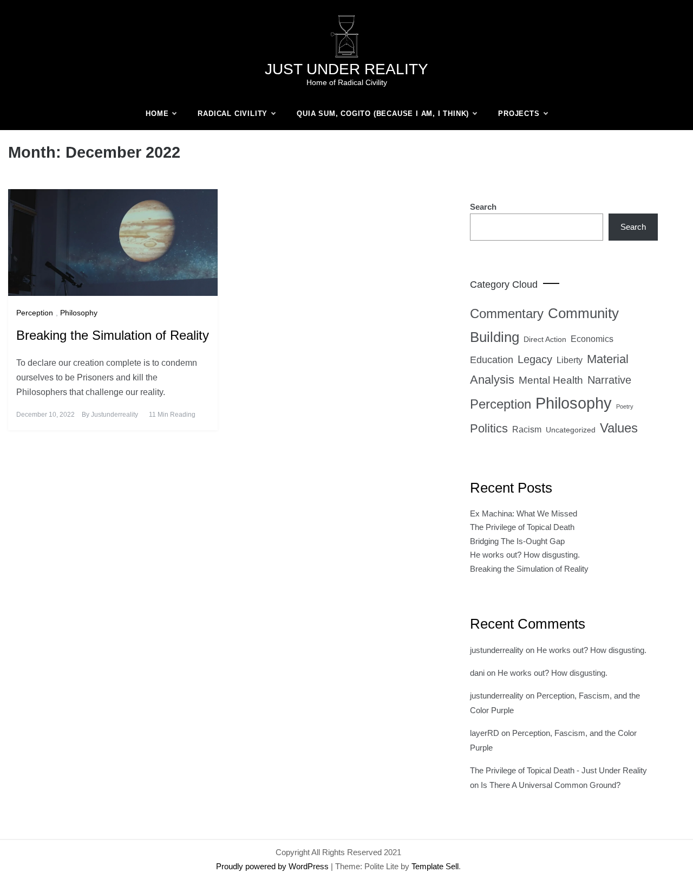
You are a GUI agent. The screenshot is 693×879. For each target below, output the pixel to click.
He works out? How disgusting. (525, 554)
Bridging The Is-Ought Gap (517, 541)
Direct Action (545, 339)
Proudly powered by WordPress (273, 866)
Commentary (507, 313)
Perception (34, 312)
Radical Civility (232, 113)
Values (619, 428)
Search (483, 206)
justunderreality (114, 414)
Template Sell (435, 866)
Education (491, 359)
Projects (518, 113)
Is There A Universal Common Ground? (550, 785)
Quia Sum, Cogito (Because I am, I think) (383, 113)
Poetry (624, 406)
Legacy (535, 359)
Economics (592, 339)
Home (157, 113)
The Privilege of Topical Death (522, 527)
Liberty (570, 360)
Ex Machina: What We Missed (523, 513)
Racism (526, 429)
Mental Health (551, 380)
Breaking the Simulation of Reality (112, 335)
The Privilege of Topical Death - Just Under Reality (558, 770)
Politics (489, 428)
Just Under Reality (346, 69)
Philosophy (78, 312)
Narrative (609, 380)
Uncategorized (571, 429)
